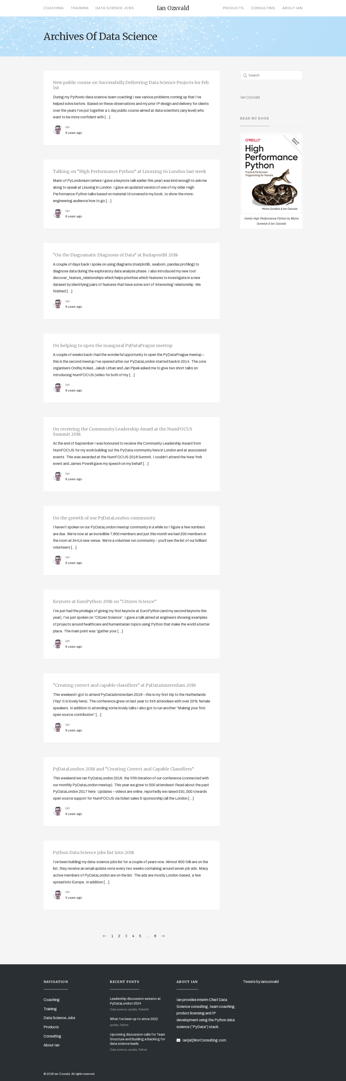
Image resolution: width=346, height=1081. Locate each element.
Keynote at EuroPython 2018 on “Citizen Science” (105, 601)
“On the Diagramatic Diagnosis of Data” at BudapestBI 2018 (115, 255)
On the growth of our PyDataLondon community (104, 518)
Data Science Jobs (115, 8)
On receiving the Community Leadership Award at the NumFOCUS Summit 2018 (122, 431)
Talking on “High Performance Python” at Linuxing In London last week (129, 171)
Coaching (54, 8)
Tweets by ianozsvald (261, 982)
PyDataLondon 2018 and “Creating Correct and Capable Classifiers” (123, 769)
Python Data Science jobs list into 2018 (93, 852)
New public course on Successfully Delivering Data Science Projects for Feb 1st (131, 85)
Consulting (263, 8)
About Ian (292, 8)
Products (233, 8)
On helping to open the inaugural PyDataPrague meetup (113, 345)
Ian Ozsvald (250, 97)
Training (79, 8)
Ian (67, 127)
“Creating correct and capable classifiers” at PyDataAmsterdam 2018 (124, 685)
